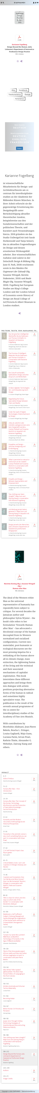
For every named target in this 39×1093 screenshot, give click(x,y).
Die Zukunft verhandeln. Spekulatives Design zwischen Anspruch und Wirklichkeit (19, 374)
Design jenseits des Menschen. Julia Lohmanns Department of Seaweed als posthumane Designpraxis (19, 527)
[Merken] (17, 61)
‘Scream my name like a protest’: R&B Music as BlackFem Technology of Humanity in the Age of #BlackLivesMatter (14, 938)
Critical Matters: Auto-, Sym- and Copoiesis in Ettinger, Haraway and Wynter (14, 864)
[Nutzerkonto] (33, 2)
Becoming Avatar (9, 998)
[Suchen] (3, 2)
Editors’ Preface (8, 778)
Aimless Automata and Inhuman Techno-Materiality (14, 987)
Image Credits (8, 1078)
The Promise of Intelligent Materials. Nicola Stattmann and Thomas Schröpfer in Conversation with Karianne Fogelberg (18, 357)
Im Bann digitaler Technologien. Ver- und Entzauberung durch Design (19, 390)
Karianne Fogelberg (19, 44)
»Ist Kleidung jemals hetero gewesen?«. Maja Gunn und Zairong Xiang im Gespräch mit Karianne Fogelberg (19, 512)
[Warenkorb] (37, 2)
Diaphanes (19, 2)
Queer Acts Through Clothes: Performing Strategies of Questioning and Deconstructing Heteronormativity (14, 1024)
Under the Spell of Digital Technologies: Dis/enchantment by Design (19, 414)
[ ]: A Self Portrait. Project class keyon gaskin (13, 851)
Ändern (19, 148)
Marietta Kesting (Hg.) (12, 584)
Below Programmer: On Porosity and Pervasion (13, 1009)
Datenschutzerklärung (28, 1091)
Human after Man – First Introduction (11, 789)
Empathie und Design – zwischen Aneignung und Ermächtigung (17, 446)
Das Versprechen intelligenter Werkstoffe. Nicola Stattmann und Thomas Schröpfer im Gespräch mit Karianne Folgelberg (19, 338)
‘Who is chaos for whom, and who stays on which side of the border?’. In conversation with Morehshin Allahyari (14, 901)
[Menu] (1, 2)
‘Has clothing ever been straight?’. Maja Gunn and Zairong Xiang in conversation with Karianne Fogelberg (18, 497)
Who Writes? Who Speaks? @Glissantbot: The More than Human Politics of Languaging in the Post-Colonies (14, 973)
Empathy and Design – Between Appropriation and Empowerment (18, 481)
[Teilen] (21, 61)
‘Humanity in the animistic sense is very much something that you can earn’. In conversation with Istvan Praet (15, 837)
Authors (6, 1070)
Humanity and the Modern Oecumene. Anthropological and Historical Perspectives (14, 821)
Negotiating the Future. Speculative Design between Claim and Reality (18, 401)
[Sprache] (35, 2)
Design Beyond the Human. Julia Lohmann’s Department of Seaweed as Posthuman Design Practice (13, 1057)
